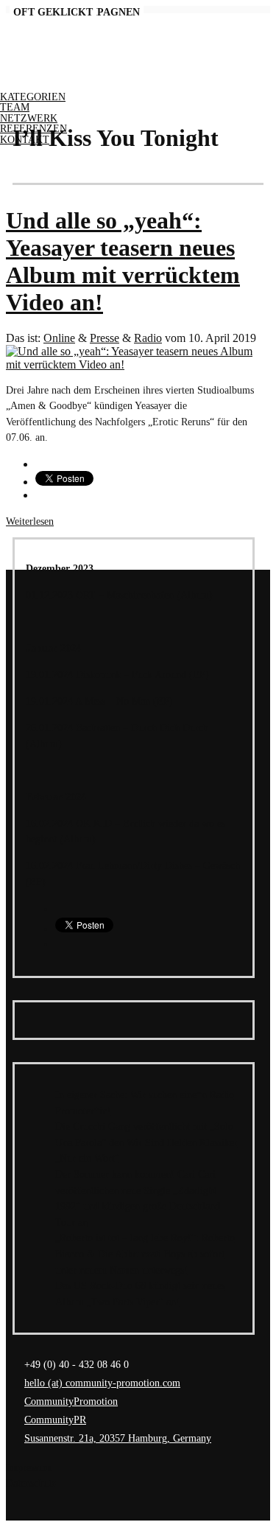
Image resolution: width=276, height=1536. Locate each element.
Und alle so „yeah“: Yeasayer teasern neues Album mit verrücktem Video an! (123, 261)
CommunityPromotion (71, 1401)
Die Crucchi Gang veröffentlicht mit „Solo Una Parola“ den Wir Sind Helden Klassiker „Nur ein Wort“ (146, 1142)
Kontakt (24, 139)
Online (59, 338)
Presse (104, 338)
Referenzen (33, 128)
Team (14, 107)
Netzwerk (28, 118)
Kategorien (33, 96)
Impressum (29, 1467)
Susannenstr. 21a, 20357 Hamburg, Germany (117, 1438)
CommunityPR (55, 1419)
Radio (148, 338)
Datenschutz (31, 1483)
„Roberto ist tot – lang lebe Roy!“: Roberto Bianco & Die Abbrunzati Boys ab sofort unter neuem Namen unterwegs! (145, 1253)
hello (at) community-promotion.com (102, 1383)
